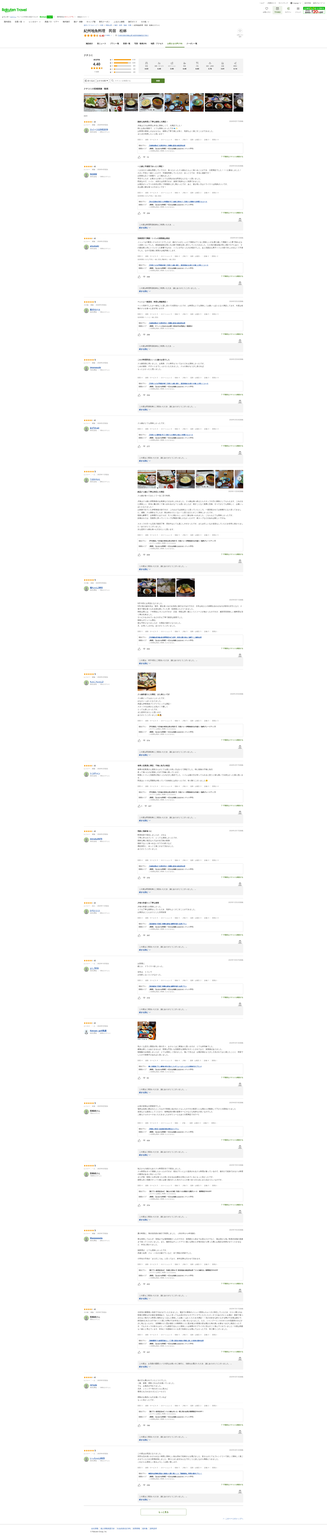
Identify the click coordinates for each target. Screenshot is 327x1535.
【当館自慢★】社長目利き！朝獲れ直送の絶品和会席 (166, 146)
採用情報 (136, 1528)
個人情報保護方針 (108, 1528)
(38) (140, 43)
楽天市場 (308, 3)
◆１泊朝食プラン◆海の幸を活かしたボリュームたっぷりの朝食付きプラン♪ (175, 1066)
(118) (174, 43)
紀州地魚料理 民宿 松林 (105, 30)
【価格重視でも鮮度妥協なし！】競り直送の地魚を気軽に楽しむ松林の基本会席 (176, 1341)
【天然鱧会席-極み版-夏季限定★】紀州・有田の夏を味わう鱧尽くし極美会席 (175, 637)
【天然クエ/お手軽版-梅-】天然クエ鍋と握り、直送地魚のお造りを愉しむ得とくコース (178, 265)
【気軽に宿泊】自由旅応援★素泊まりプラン (163, 1129)
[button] (96, 102)
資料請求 (153, 1528)
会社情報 (94, 1528)
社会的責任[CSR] (124, 1528)
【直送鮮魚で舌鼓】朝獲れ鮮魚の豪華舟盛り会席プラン (167, 924)
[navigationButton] (239, 101)
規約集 (145, 1528)
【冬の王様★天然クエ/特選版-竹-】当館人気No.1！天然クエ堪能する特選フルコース (177, 202)
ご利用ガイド (271, 3)
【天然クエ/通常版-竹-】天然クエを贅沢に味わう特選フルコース (170, 435)
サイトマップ (283, 3)
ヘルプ (262, 3)
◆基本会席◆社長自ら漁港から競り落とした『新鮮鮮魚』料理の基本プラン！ (175, 1474)
